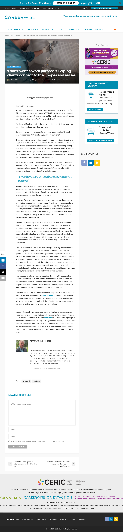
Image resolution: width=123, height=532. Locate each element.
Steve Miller (14, 80)
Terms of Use (41, 519)
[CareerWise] (20, 17)
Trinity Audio (40, 98)
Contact (35, 8)
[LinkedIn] (3, 260)
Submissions (25, 8)
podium (65, 80)
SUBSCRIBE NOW (66, 3)
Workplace (71, 29)
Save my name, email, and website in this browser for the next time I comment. (38, 441)
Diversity (31, 29)
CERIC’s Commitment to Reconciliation (78, 508)
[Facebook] (3, 266)
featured (59, 80)
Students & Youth (51, 29)
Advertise (64, 519)
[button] (61, 3)
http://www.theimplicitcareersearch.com (45, 368)
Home (7, 8)
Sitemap (82, 519)
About (14, 8)
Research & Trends (92, 29)
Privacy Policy (27, 519)
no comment (49, 80)
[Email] (3, 278)
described (48, 318)
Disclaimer (53, 519)
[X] (3, 272)
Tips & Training (14, 29)
